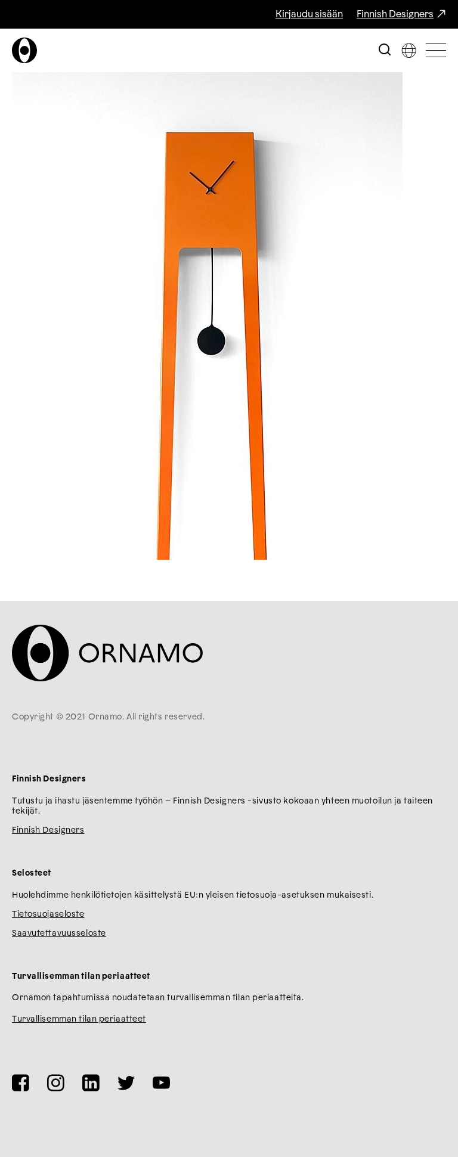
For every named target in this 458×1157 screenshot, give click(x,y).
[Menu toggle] (436, 50)
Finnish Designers (395, 14)
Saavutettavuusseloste (59, 933)
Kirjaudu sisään (309, 14)
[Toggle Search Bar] (384, 50)
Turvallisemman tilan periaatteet (79, 1019)
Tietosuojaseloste (48, 914)
